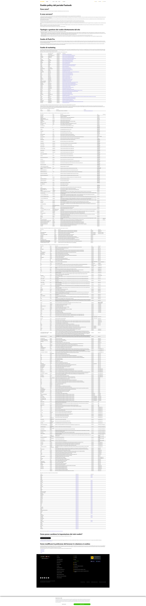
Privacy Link (77, 475)
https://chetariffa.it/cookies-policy (66, 70)
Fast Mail (75, 562)
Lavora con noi (76, 567)
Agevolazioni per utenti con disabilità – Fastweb (79, 569)
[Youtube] (46, 577)
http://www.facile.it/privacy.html (66, 63)
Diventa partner (58, 562)
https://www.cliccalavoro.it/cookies (66, 86)
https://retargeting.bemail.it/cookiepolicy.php (67, 69)
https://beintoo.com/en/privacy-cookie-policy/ (67, 99)
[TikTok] (48, 577)
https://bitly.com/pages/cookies (66, 95)
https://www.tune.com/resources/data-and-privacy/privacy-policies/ (70, 91)
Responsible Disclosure (59, 567)
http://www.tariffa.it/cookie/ (65, 66)
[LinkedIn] (44, 577)
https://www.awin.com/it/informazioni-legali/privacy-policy (69, 58)
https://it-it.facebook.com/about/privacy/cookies (67, 59)
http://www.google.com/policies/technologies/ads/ (68, 56)
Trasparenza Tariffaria (59, 572)
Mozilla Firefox (42, 550)
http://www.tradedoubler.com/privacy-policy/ (67, 60)
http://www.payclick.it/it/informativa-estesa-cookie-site (68, 65)
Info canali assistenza (59, 577)
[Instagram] (42, 577)
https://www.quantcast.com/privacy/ (66, 67)
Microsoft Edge (42, 551)
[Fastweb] (43, 1)
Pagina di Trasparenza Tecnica (60, 574)
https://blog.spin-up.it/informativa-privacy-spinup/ (68, 89)
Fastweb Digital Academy (60, 559)
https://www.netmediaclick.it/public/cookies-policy (68, 100)
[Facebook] (40, 577)
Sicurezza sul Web (59, 564)
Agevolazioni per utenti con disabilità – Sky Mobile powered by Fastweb (81, 571)
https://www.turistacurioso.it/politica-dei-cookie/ (68, 87)
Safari (41, 552)
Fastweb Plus (58, 557)
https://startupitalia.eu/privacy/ (65, 102)
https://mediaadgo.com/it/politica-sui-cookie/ (67, 94)
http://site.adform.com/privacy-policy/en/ (67, 54)
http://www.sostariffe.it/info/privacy (66, 62)
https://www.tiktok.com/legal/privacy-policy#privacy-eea (68, 97)
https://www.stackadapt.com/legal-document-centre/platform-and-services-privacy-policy (72, 101)
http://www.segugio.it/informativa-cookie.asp (67, 61)
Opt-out (92, 475)
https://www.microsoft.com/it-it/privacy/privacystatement (68, 98)
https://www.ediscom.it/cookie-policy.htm (67, 92)
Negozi (75, 559)
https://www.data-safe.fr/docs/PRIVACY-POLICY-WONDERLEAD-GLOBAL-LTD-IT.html (72, 90)
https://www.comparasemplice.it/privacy (67, 68)
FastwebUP (75, 564)
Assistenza (75, 557)
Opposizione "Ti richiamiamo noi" (61, 569)
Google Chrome (42, 549)
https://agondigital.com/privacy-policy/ (66, 88)
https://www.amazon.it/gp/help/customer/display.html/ (68, 55)
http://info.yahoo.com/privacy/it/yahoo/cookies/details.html (69, 64)
